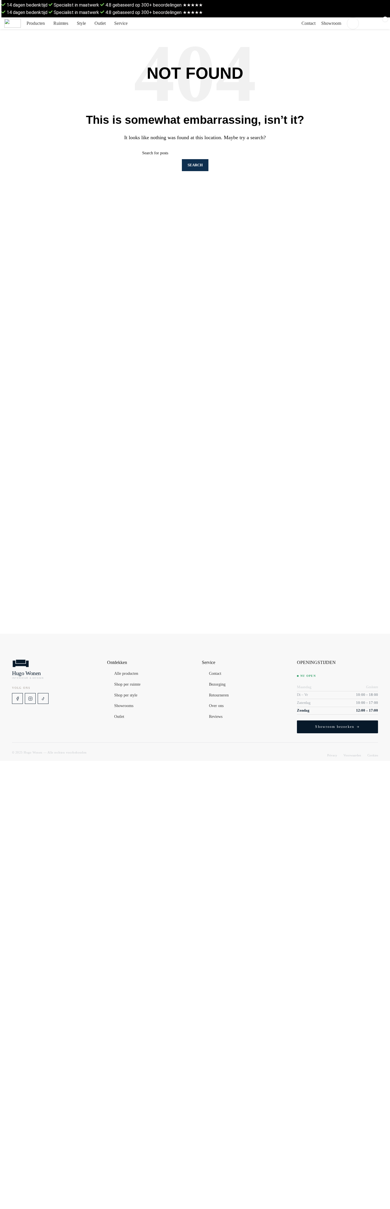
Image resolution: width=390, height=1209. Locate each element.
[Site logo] (12, 23)
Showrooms (123, 706)
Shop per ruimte (127, 684)
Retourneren (219, 695)
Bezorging (217, 684)
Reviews (215, 716)
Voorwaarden (352, 755)
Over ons (216, 706)
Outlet (119, 716)
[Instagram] (30, 698)
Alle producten (126, 674)
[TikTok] (43, 698)
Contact (215, 674)
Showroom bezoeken (334, 727)
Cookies (372, 755)
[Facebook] (17, 698)
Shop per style (125, 695)
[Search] (353, 23)
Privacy (332, 755)
